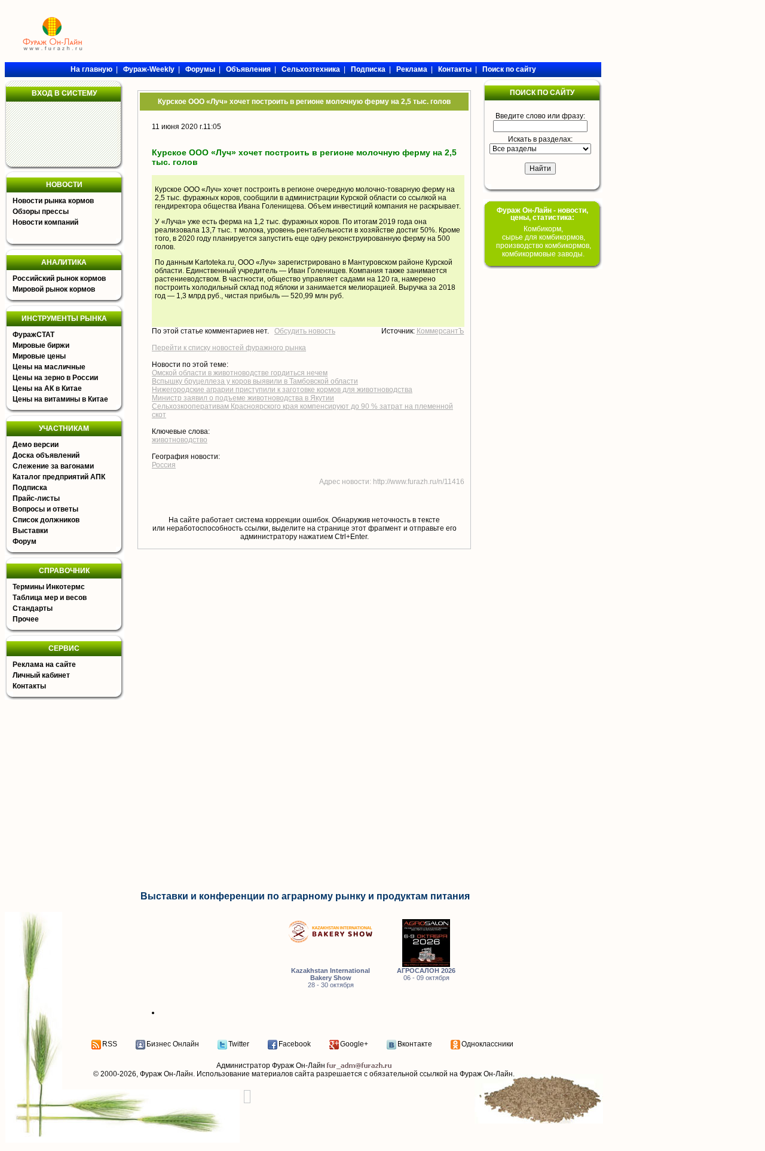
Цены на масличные (49, 367)
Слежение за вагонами (53, 466)
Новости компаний (45, 222)
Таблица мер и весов (50, 597)
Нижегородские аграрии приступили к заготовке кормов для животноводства (282, 389)
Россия (164, 465)
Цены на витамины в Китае (60, 399)
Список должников (46, 520)
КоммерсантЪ (440, 331)
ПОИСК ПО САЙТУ (542, 92)
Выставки (30, 530)
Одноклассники (487, 1044)
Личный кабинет (41, 675)
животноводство (179, 440)
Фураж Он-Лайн (166, 1074)
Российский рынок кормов (59, 278)
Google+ (354, 1044)
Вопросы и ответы (45, 509)
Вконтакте (414, 1044)
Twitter (238, 1044)
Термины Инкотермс (49, 587)
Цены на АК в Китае (47, 388)
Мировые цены (39, 356)
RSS (109, 1044)
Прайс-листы (36, 498)
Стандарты (33, 608)
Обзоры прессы (41, 211)
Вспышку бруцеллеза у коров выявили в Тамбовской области (255, 381)
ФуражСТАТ (33, 334)
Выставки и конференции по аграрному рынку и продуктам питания (305, 896)
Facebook (295, 1044)
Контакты (29, 686)
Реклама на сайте (44, 664)
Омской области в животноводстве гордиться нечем (240, 373)
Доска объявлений (46, 455)
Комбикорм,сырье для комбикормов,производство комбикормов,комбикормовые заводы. (543, 241)
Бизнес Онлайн (172, 1044)
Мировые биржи (41, 345)
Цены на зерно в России (55, 378)
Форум (24, 541)
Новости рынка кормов (53, 201)
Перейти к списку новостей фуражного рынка (229, 348)
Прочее (26, 619)
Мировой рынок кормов (54, 289)
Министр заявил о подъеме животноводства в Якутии (243, 398)
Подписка (30, 487)
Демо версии (36, 444)
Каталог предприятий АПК (59, 477)
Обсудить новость (304, 331)
